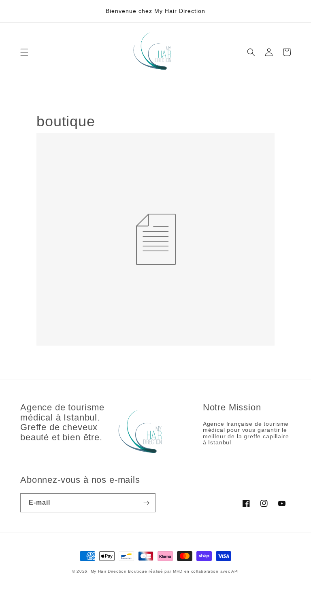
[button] (24, 52)
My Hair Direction (109, 571)
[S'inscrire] (146, 502)
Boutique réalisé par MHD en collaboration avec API (183, 571)
